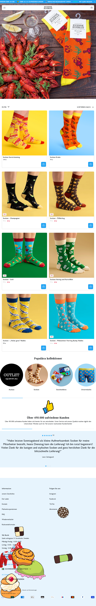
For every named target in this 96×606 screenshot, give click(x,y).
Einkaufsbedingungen (15, 590)
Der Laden (5, 499)
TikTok (51, 504)
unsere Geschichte (8, 494)
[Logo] (48, 7)
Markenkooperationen (9, 509)
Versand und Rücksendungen (29, 590)
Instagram (52, 494)
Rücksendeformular (8, 525)
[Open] (4, 8)
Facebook (52, 499)
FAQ (3, 514)
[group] (11, 378)
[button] (45, 466)
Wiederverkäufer (7, 519)
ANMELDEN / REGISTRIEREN (13, 579)
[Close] (94, 1)
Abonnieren (53, 509)
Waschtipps (5, 590)
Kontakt (4, 504)
